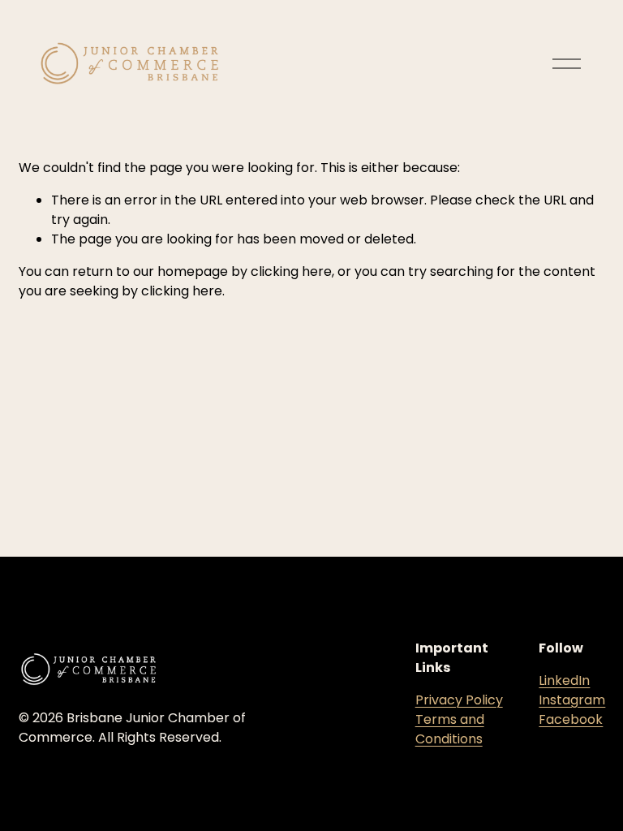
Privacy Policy (459, 700)
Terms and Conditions (449, 729)
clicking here (291, 271)
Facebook (571, 719)
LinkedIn (564, 680)
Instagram (572, 700)
